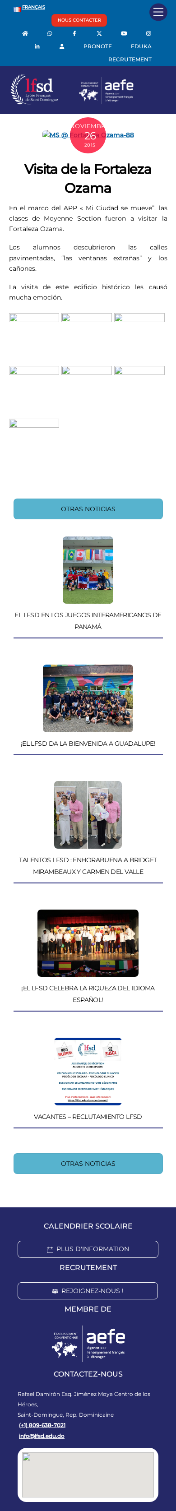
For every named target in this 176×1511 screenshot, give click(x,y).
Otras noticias (88, 509)
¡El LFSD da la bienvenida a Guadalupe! (88, 743)
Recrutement (130, 59)
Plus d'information (92, 1249)
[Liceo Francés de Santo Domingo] (72, 102)
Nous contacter (79, 20)
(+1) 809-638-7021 (42, 1425)
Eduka (141, 46)
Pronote (97, 46)
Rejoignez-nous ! (92, 1291)
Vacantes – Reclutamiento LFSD (88, 1117)
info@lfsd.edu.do (42, 1435)
